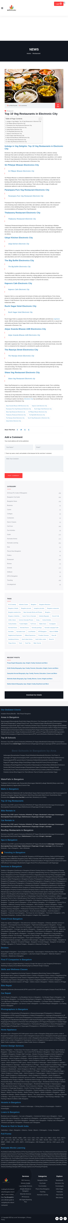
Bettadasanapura (6, 730)
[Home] (6, 1180)
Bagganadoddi (57, 725)
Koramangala (57, 723)
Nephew (50, 1154)
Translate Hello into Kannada (41, 858)
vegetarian (57, 319)
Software (9, 572)
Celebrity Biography (44, 616)
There (64, 1164)
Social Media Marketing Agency (23, 965)
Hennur (60, 730)
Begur (16, 762)
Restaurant (36, 53)
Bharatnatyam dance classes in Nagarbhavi (14, 975)
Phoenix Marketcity (13, 793)
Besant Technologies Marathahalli (15, 863)
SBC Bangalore (40, 1142)
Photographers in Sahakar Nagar (57, 1021)
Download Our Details (34, 695)
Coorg (37, 620)
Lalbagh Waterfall (47, 783)
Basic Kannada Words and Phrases (33, 612)
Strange (24, 1166)
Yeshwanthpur (46, 765)
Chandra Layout (42, 772)
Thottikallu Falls (5, 783)
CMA (55, 1140)
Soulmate (52, 1162)
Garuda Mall (44, 793)
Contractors (10, 518)
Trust (18, 1154)
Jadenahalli (25, 727)
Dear (26, 1156)
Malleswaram (59, 757)
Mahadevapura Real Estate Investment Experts (49, 887)
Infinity (50, 1158)
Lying (16, 1156)
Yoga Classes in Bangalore (16, 979)
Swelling (8, 1166)
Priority (65, 1162)
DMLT (49, 1138)
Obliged (15, 1164)
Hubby (17, 1158)
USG (37, 1138)
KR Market (32, 769)
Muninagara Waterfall (34, 783)
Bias (29, 1162)
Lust (18, 1160)
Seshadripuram (44, 767)
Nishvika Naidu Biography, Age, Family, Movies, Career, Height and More (29, 678)
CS (46, 1138)
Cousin (8, 1154)
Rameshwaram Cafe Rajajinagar (49, 863)
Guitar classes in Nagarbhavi (26, 977)
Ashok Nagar (53, 730)
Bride (18, 1162)
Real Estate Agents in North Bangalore (46, 894)
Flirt (21, 1158)
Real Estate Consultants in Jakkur (51, 896)
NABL (20, 1138)
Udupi (11, 1130)
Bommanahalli (43, 760)
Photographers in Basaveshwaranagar (32, 1013)
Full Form (10, 526)
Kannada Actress (12, 538)
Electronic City (28, 399)
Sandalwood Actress (13, 639)
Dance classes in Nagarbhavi (54, 975)
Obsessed (49, 1151)
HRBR (8, 1142)
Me (65, 1158)
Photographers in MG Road (28, 1019)
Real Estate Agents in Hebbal (25, 894)
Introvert (55, 1151)
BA (25, 1140)
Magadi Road (54, 767)
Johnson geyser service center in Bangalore (26, 1038)
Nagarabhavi (58, 734)
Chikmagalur (43, 1130)
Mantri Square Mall (34, 793)
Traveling (10, 580)
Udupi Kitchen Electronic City (14, 129)
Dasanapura (15, 730)
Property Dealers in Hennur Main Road (40, 889)
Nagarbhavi (18, 765)
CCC (10, 1140)
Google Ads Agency (36, 963)
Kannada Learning (12, 543)
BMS (41, 1140)
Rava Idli (54, 635)
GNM (2, 1138)
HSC (21, 1140)
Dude (27, 1164)
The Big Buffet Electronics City (15, 131)
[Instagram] (65, 1218)
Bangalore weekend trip (14, 612)
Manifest (56, 1154)
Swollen (58, 1164)
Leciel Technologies (19, 1217)
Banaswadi (6, 769)
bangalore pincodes (39, 608)
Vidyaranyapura (36, 765)
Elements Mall (5, 797)
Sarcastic (59, 1162)
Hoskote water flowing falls (19, 783)
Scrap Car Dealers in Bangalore (43, 877)
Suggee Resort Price (32, 863)
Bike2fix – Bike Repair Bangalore (21, 713)
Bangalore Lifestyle (13, 608)
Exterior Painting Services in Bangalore (42, 870)
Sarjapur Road (24, 755)
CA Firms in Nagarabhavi (35, 874)
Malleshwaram (58, 721)
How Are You (41, 1151)
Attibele (49, 769)
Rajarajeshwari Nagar (32, 767)
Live (46, 1158)
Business (10, 505)
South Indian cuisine (40, 639)
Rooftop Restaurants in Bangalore (17, 830)
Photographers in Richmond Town (19, 1021)
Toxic (53, 1156)
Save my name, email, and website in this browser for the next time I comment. (29, 453)
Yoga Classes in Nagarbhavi (33, 979)
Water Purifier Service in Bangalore (35, 1042)
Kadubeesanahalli (25, 732)
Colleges (9, 513)
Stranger (14, 1166)
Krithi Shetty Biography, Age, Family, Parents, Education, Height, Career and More (32, 668)
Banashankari (15, 755)
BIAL (13, 1142)
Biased (33, 1162)
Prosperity (45, 1166)
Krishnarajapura (11, 734)
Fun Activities (11, 530)
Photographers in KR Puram (14, 1017)
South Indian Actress (27, 639)
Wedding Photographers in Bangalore (44, 883)
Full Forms (33, 623)
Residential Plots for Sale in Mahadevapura (14, 898)
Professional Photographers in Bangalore (20, 883)
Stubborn (46, 1162)
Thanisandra (27, 765)
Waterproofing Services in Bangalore (46, 872)
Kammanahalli (23, 769)
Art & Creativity (12, 604)
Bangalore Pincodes (18, 856)
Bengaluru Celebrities (13, 616)
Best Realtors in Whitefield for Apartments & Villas (46, 885)
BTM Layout (36, 734)
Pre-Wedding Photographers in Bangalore (38, 881)
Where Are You (9, 1158)
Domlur (5, 767)
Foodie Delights (23, 623)
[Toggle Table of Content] (39, 119)
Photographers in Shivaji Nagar (11, 1024)
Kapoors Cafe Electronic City (14, 133)
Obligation (21, 1164)
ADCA (63, 1138)
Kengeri (50, 721)
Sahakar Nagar (52, 772)
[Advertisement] (34, 28)
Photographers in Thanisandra (30, 1024)
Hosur (65, 721)
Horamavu (64, 743)
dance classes (11, 522)
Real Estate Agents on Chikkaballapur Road (27, 896)
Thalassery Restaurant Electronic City (17, 127)
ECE (54, 1138)
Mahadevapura (5, 732)
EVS (58, 1138)
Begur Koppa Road (33, 762)
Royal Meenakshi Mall (37, 795)
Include (55, 1158)
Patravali (4, 1164)
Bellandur (44, 734)
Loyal (2, 1158)
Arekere (56, 760)
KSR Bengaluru (30, 1142)
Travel (20, 643)
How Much (11, 1156)
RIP (19, 1166)
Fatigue (37, 1160)
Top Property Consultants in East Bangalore (40, 898)
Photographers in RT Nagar (38, 1021)
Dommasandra (42, 727)
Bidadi (64, 725)
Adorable (24, 1162)
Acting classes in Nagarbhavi (9, 973)
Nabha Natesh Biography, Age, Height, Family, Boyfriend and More (28, 684)
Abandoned (49, 1160)
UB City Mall (24, 793)
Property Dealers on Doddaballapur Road (23, 891)
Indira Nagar (26, 721)
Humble (41, 1158)
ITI (62, 1140)
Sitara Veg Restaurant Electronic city (21, 378)
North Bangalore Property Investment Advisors (14, 889)
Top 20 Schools (8, 738)
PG (37, 1140)
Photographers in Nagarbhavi (45, 1019)
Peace (10, 1164)
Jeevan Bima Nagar (15, 772)
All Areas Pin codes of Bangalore (17, 493)
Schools (9, 567)
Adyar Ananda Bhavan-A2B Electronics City (18, 137)
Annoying (39, 1162)
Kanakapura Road (8, 765)
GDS (6, 1140)
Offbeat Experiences (30, 635)
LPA (18, 1140)
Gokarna (24, 1130)
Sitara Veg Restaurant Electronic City (17, 141)
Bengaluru (47, 612)
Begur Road (23, 762)
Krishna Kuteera (55, 860)
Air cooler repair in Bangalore (9, 1033)
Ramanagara (5, 727)
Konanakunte (62, 727)
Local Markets (31, 631)
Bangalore (33, 604)
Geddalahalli (33, 727)
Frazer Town (29, 723)
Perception (13, 1160)
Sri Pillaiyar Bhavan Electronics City (16, 123)
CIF (2, 1140)
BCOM (46, 1140)
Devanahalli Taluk (15, 727)
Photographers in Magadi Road (57, 1017)
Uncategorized (11, 584)
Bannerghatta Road (16, 721)
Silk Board (62, 989)
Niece (2, 1160)
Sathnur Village (52, 727)
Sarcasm (43, 1160)
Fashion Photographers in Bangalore (40, 879)
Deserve (60, 1151)
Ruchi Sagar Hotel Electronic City (15, 135)
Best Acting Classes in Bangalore (49, 973)
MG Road (4, 723)
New (8, 547)
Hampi (30, 1130)
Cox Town (25, 772)
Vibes (39, 1156)
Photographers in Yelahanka (55, 1026)
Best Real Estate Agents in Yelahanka (19, 885)
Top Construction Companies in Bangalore (20, 900)
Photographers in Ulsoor (47, 1024)
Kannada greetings (37, 627)
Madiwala (51, 734)
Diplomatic (33, 1164)
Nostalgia (44, 1154)
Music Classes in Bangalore (44, 977)
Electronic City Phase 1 (52, 755)
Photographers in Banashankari (10, 1013)
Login (58, 4)
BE (14, 1140)
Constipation (30, 1160)
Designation (32, 1151)
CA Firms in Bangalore (20, 874)
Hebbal (3, 734)
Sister (7, 1160)
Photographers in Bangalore (16, 881)
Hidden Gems (42, 623)
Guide (9, 534)
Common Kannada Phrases (26, 620)
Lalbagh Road (20, 723)
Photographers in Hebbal (27, 1015)
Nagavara (20, 734)
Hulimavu (61, 765)
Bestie (44, 1156)
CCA (29, 1138)
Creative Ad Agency (7, 963)
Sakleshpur (4, 1130)
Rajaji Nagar (50, 757)
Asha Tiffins (28, 858)
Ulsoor (23, 760)
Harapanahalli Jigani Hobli (16, 725)
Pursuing (38, 1166)
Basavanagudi (5, 721)
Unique (4, 1162)
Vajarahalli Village (46, 725)
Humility (61, 1158)
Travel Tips (28, 643)
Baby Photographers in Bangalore (18, 879)
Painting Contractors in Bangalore (25, 872)
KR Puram (43, 762)
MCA (50, 1140)
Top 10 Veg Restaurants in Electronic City (38, 418)
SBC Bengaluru (29, 856)
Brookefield (50, 732)
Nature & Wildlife (54, 631)
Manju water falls (58, 783)
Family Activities (12, 623)
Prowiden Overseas (43, 635)
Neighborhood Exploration (15, 635)
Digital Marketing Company (22, 963)
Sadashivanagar (39, 723)
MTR (17, 1142)
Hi (1, 1151)
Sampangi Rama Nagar (33, 730)
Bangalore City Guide (13, 497)
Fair (65, 1151)
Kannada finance (24, 627)
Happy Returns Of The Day (20, 1151)
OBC (33, 1140)
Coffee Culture (12, 620)
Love (32, 1166)
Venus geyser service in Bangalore (55, 1040)
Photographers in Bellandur (52, 1013)
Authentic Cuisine (23, 604)
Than (26, 1154)
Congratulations (11, 1162)
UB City (49, 1142)
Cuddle (56, 1160)
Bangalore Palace (6, 856)
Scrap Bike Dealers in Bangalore (23, 877)
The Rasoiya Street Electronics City (16, 139)
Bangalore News (12, 501)
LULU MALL (43, 797)
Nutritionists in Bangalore (22, 870)
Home (29, 53)
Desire (62, 1160)
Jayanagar (44, 721)
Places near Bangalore (14, 551)
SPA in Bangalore (12, 576)
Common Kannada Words (30, 1158)
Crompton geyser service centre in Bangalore (21, 1036)
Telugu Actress (12, 643)
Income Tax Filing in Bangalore (52, 874)
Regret (49, 1156)
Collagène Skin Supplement (40, 915)
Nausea (23, 1160)
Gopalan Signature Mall (15, 795)
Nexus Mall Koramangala (56, 793)
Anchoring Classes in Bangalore (28, 973)
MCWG (15, 1138)
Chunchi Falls (55, 616)
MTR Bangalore (42, 631)
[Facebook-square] (57, 1218)
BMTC (22, 1142)
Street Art (51, 639)
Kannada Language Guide (51, 627)
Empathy (4, 1156)
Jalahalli (50, 760)
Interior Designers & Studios (26, 887)
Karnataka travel (21, 631)
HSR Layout (35, 732)
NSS (29, 1140)
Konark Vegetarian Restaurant (28, 860)
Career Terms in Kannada (29, 616)
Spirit (28, 1166)
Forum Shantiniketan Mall (53, 795)
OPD (24, 1138)
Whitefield (4, 725)
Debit (4, 1151)
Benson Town (33, 772)
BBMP (3, 1142)
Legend (21, 1156)
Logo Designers (48, 963)
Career (9, 509)
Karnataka (11, 631)
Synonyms (52, 1164)
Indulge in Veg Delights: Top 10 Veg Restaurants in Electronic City (24, 121)
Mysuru (22, 730)
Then (22, 1154)
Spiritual (45, 1164)
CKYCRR (8, 1138)
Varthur (44, 769)
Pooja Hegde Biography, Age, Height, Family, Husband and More (27, 663)
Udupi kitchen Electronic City (18, 244)
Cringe (31, 1156)
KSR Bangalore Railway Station (44, 856)
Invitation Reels (5, 713)
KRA (41, 1138)
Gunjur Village (15, 732)
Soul (35, 1156)
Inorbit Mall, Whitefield (31, 797)
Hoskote (5, 772)
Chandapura (56, 769)
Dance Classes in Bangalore (36, 975)
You (66, 1160)
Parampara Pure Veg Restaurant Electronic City (19, 125)
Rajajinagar (11, 723)
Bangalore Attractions (44, 604)
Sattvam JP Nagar (43, 860)
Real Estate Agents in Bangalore (45, 891)
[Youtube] (61, 1218)
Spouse (58, 1156)
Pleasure (39, 1164)
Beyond (63, 1156)
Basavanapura (28, 734)
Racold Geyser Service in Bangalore (51, 1038)
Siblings (31, 1154)
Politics (9, 555)
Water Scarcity (37, 643)
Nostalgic (38, 1154)
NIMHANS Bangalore (17, 858)
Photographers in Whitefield (37, 1026)
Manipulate (63, 1154)
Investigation (52, 623)
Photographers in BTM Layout (10, 1015)
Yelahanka (28, 725)
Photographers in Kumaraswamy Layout (35, 1017)
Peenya (38, 769)
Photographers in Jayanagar (43, 1015)
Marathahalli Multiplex (12, 860)
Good (3, 1154)
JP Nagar (43, 732)
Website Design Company (41, 965)
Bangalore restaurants (53, 608)
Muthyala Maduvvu (6, 785)
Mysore (36, 1130)
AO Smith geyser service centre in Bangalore (32, 1033)
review (9, 563)
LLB (59, 1140)
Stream (3, 1166)
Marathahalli (48, 723)
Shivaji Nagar (45, 730)
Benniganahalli (59, 732)
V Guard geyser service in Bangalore (33, 1040)
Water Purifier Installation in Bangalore (12, 1042)
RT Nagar (11, 762)
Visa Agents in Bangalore (41, 900)
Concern (13, 1154)
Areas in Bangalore (10, 717)
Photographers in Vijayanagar (19, 1026)
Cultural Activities (46, 620)
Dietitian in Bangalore (7, 870)
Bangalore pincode (26, 608)
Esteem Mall (26, 795)
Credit (9, 1151)
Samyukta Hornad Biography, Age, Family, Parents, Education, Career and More (32, 673)
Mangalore (17, 1130)
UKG (33, 1138)
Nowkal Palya (36, 725)
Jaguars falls (17, 785)
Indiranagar (51, 741)
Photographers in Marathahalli (10, 1019)
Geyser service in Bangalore (44, 1036)
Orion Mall (4, 793)
